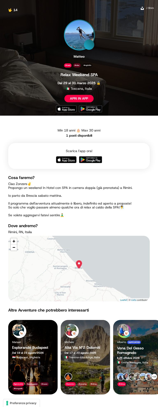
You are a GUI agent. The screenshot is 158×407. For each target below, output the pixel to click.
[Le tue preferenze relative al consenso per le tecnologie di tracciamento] (21, 403)
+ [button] (14, 241)
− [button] (14, 247)
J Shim (150, 8)
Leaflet (123, 299)
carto (133, 299)
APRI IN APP (79, 98)
